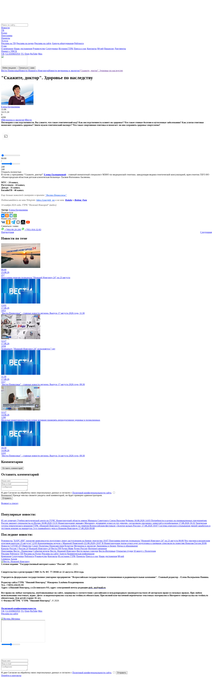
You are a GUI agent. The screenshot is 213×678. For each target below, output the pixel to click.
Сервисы (5, 559)
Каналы (5, 548)
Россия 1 (13, 548)
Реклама (5, 553)
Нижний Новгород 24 (40, 548)
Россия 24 (23, 548)
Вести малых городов (87, 551)
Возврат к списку (9, 503)
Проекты (5, 38)
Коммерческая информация (80, 553)
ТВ (2, 30)
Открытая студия (124, 551)
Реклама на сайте (42, 43)
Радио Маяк (67, 548)
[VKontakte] (3, 215)
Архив (14, 559)
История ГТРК (66, 48)
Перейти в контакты (11, 675)
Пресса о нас (80, 48)
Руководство (39, 48)
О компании (7, 48)
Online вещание (9, 68)
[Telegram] (11, 215)
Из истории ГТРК (67, 556)
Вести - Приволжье (23, 551)
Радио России (81, 548)
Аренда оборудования (63, 43)
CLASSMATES (12, 54)
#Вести (28, 120)
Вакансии (109, 48)
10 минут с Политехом (144, 551)
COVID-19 (15, 546)
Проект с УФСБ (9, 51)
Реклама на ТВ (8, 43)
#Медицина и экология (12, 120)
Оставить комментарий (12, 468)
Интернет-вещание (97, 548)
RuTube (34, 54)
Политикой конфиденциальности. (18, 608)
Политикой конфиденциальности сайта (91, 492)
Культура (68, 546)
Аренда (63, 553)
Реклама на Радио (32, 553)
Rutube (68, 200)
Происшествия (56, 546)
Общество (26, 546)
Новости (5, 28)
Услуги (4, 41)
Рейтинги (79, 43)
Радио (4, 33)
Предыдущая (7, 232)
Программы (7, 551)
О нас (4, 46)
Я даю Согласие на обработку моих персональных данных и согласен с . (56, 492)
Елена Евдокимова (10, 107)
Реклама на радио (25, 43)
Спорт (35, 546)
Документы (120, 48)
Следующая (206, 232)
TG (22, 54)
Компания (6, 556)
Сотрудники (52, 48)
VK (3, 54)
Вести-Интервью (107, 551)
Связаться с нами (26, 68)
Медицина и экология (85, 546)
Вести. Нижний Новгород (63, 551)
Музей (100, 48)
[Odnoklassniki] (7, 215)
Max (40, 54)
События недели (41, 551)
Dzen (27, 54)
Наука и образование (127, 546)
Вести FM (56, 548)
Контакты (92, 48)
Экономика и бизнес (106, 546)
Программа (6, 35)
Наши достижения (23, 48)
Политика (44, 546)
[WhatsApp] (15, 215)
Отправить (7, 498)
